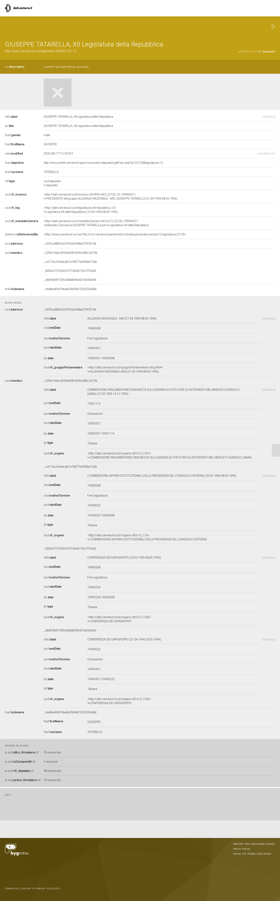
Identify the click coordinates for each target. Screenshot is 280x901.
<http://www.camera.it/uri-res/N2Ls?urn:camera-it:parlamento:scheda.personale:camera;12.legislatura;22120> (115, 234)
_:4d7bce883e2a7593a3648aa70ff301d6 (70, 243)
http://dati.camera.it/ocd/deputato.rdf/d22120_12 (40, 51)
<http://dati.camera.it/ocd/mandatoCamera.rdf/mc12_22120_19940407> (96, 223)
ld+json (267, 853)
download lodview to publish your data (32, 888)
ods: (14, 153)
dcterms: (21, 234)
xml (244, 853)
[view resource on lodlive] (273, 26)
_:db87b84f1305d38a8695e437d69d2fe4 (70, 279)
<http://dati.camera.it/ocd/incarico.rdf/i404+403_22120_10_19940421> (110, 196)
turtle (259, 853)
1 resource (51, 761)
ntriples (251, 853)
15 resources (52, 780)
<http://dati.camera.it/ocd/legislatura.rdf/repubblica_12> (81, 209)
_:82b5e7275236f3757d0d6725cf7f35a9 (70, 270)
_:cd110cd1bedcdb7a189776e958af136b (70, 261)
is (22, 752)
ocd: (16, 194)
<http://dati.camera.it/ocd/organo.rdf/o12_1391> (169, 455)
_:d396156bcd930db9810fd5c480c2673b (70, 252)
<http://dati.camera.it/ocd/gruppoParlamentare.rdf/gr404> (125, 369)
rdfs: (11, 116)
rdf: (10, 181)
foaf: (13, 135)
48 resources (52, 770)
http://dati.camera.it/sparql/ (260, 843)
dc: (14, 66)
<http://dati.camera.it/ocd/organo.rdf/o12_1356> (119, 619)
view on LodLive (241, 848)
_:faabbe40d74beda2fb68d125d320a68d (70, 289)
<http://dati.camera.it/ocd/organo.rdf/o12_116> (147, 537)
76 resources (52, 752)
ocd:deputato (52, 183)
